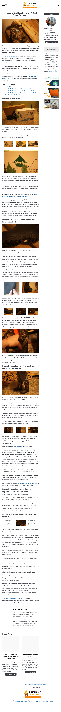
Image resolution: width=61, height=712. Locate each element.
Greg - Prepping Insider (20, 609)
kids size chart (23, 196)
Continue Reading (11, 674)
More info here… (53, 71)
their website (16, 318)
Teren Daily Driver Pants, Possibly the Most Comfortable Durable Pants (11, 656)
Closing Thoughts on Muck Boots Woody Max (14, 94)
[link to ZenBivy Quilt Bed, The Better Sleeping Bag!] (30, 644)
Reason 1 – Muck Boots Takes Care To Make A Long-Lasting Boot (18, 88)
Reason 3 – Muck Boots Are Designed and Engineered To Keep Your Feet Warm (21, 92)
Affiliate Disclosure (38, 684)
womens (11, 196)
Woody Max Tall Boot (10, 56)
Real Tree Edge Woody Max (27, 483)
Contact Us (30, 684)
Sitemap (44, 684)
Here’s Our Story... (51, 42)
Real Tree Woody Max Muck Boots (15, 598)
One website (5, 270)
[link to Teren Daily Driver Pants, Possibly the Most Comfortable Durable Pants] (10, 644)
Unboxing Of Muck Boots (10, 86)
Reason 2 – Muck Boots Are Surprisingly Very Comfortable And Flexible (20, 90)
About (25, 684)
